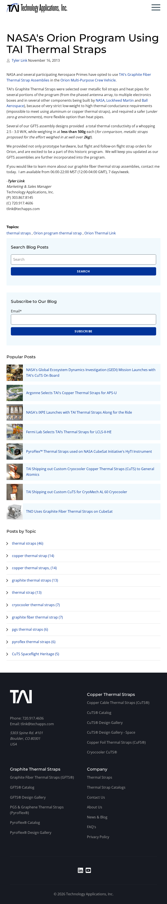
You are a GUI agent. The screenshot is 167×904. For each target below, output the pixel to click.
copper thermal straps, (34, 568)
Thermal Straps (99, 777)
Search (83, 271)
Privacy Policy (98, 836)
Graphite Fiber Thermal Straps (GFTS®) (42, 777)
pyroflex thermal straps (33, 641)
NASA (100, 100)
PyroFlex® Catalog (25, 822)
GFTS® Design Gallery (28, 797)
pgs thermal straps (30, 629)
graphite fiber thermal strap (37, 617)
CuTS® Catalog (99, 712)
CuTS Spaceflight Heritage (35, 654)
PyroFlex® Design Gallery (30, 832)
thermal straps (19, 233)
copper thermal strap (33, 555)
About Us (94, 807)
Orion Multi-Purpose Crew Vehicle (88, 80)
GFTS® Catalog (22, 787)
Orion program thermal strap (57, 233)
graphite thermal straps (35, 580)
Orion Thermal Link (100, 233)
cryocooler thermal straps (36, 604)
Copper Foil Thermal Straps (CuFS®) (116, 742)
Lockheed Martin (120, 100)
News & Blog (97, 817)
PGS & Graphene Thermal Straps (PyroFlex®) (37, 810)
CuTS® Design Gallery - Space (111, 732)
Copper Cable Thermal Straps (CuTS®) (118, 702)
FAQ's (91, 826)
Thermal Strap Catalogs (106, 787)
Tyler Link (20, 60)
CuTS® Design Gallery (105, 722)
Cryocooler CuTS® (102, 752)
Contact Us (96, 797)
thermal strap (27, 592)
